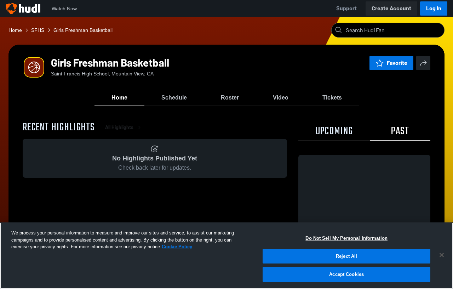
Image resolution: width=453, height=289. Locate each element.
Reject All (346, 256)
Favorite (397, 63)
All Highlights (119, 127)
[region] (226, 255)
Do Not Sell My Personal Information (346, 238)
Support (346, 8)
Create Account (391, 8)
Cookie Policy (177, 246)
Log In (433, 8)
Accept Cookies (346, 274)
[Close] (441, 255)
